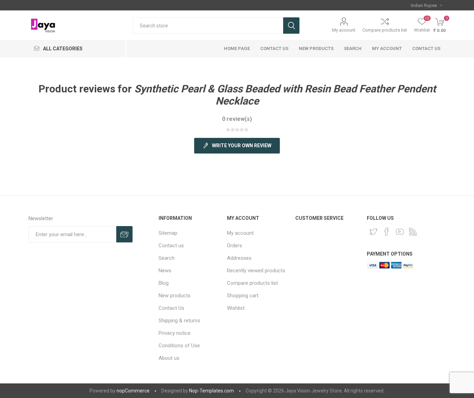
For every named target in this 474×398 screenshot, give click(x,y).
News (165, 270)
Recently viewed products (256, 270)
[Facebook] (386, 231)
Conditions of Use (179, 345)
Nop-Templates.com (211, 390)
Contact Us (274, 48)
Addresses (239, 258)
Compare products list (384, 30)
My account (343, 30)
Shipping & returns (179, 320)
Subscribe (124, 234)
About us (169, 358)
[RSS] (412, 231)
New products (316, 48)
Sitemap (168, 233)
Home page (237, 48)
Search (291, 25)
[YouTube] (399, 231)
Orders (234, 245)
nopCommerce (133, 390)
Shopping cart (243, 295)
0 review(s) (237, 119)
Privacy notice (175, 333)
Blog (164, 283)
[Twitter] (373, 231)
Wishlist (236, 308)
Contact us (426, 48)
